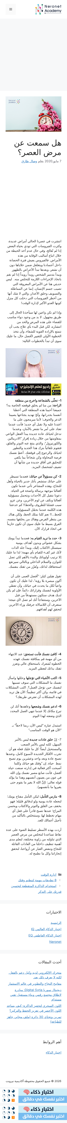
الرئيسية (56, 923)
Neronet (55, 942)
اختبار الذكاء (53, 1052)
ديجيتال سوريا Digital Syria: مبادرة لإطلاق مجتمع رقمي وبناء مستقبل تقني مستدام (35, 994)
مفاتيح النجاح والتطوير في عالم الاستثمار (34, 983)
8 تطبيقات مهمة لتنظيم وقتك (37, 880)
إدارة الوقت (48, 874)
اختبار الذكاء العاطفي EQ (44, 935)
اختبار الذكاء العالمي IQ (46, 929)
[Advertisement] (33, 55)
